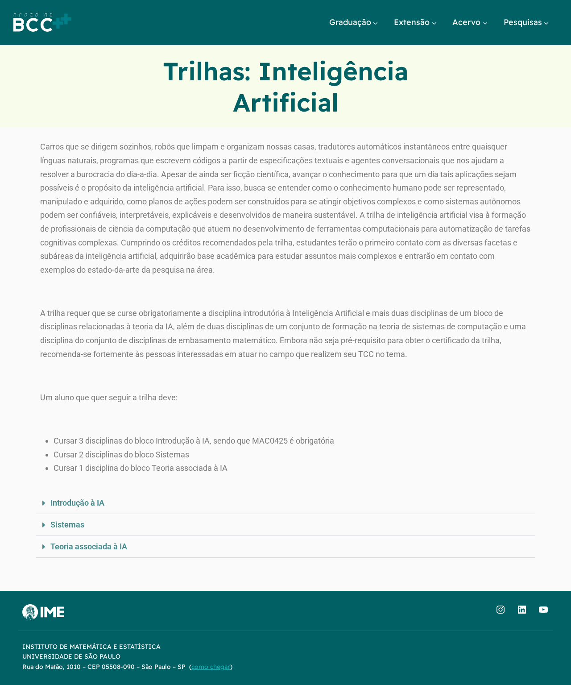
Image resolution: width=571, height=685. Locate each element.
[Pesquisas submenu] (546, 22)
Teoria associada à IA (88, 546)
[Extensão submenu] (434, 22)
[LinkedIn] (522, 609)
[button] (285, 503)
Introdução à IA (77, 502)
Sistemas (67, 524)
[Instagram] (500, 609)
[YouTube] (543, 609)
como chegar (210, 667)
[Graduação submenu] (375, 22)
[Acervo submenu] (485, 22)
